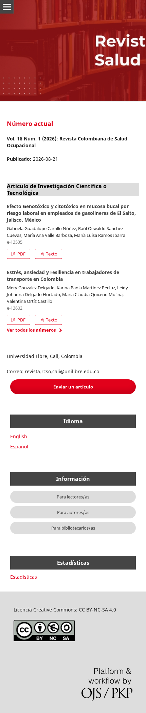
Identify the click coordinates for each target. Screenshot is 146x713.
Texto (51, 254)
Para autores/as (73, 512)
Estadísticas (23, 577)
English (18, 436)
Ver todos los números (31, 330)
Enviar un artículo (73, 387)
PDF (20, 254)
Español (19, 446)
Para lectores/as (73, 497)
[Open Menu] (7, 7)
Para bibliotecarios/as (73, 528)
